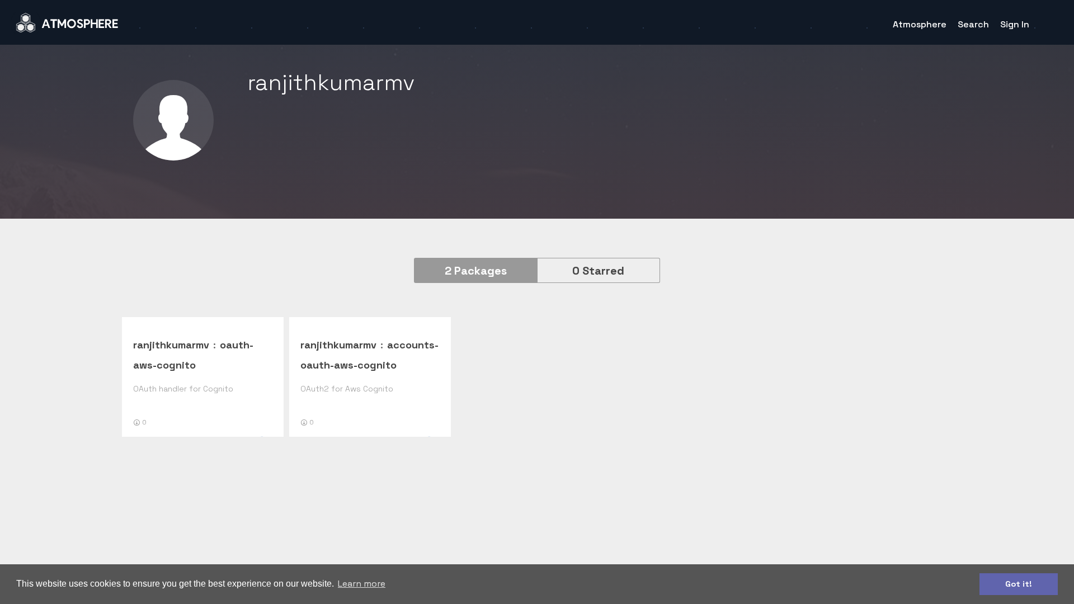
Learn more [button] (361, 583)
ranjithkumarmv (171, 344)
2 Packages (476, 270)
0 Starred (598, 270)
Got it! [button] (1018, 584)
